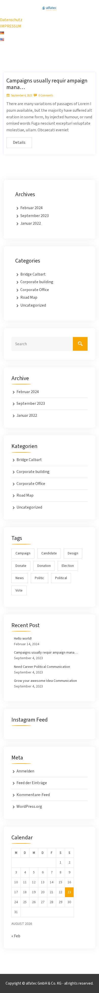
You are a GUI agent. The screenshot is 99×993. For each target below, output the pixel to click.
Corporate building (36, 282)
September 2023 (34, 216)
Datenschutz (11, 20)
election (68, 565)
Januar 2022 (30, 223)
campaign (22, 553)
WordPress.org (29, 806)
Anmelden (25, 771)
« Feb (15, 936)
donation (44, 565)
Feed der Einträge (31, 783)
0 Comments (45, 95)
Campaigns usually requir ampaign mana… (47, 84)
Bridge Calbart (33, 274)
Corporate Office (34, 290)
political (61, 578)
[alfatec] (49, 8)
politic (39, 578)
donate (20, 565)
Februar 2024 (31, 208)
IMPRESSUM (10, 26)
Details (19, 142)
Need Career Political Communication (42, 666)
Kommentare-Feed (33, 795)
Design (73, 553)
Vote (19, 590)
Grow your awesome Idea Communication (45, 680)
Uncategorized (33, 305)
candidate (49, 553)
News (19, 578)
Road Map (28, 297)
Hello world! (23, 638)
